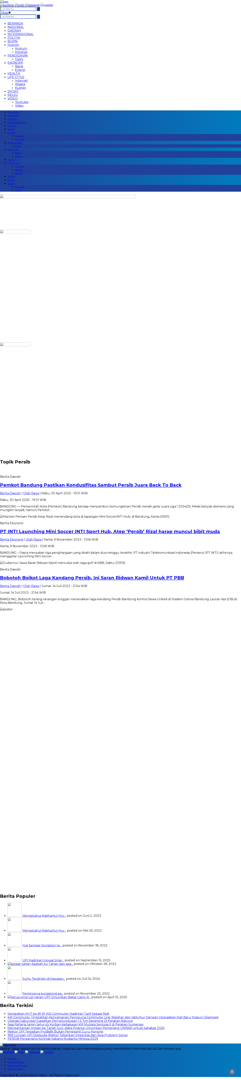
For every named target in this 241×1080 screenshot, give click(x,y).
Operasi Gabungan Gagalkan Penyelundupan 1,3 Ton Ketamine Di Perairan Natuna (70, 1021)
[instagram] (32, 5)
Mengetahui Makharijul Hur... (44, 915)
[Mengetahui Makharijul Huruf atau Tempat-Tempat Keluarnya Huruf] (15, 930)
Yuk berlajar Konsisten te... (42, 945)
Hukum (21, 48)
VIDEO (13, 98)
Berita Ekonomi (11, 539)
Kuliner (20, 88)
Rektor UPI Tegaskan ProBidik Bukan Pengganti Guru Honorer (56, 1031)
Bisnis (19, 66)
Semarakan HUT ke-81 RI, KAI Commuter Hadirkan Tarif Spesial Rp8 (58, 1013)
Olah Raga (31, 493)
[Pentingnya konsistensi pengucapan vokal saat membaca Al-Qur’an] (15, 993)
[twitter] (19, 5)
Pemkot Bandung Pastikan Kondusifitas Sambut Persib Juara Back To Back (91, 485)
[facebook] (7, 5)
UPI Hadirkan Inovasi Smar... (43, 960)
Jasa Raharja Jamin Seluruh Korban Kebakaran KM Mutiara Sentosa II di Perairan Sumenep (75, 1024)
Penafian (12, 1058)
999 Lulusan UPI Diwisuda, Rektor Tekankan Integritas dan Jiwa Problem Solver (68, 1035)
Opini (19, 59)
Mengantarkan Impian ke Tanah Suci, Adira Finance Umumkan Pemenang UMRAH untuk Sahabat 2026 (86, 1028)
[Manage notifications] (232, 1072)
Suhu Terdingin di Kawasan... (43, 979)
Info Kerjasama (16, 1062)
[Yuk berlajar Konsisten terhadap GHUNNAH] (15, 945)
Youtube (21, 102)
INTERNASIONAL (21, 34)
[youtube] (46, 5)
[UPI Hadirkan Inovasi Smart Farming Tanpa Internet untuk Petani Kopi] (15, 960)
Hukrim (13, 45)
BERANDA (15, 23)
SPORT (13, 91)
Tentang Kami (15, 1068)
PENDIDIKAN (18, 55)
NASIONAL (16, 27)
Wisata (20, 84)
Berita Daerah (10, 493)
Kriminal (21, 52)
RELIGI (13, 95)
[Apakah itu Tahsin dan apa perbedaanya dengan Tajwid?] (19, 964)
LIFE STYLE (16, 77)
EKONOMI (15, 63)
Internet (21, 80)
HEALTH (14, 73)
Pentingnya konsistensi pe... (42, 993)
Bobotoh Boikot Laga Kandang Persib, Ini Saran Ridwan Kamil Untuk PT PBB (92, 577)
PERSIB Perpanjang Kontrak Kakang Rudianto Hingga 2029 (53, 1039)
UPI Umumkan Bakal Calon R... (67, 997)
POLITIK (14, 37)
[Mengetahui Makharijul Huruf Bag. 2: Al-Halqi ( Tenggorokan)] (15, 915)
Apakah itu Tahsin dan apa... (52, 964)
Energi (20, 70)
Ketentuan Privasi (17, 1065)
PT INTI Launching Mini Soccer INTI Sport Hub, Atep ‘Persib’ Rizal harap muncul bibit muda (110, 531)
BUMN (13, 41)
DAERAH (14, 30)
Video (19, 105)
